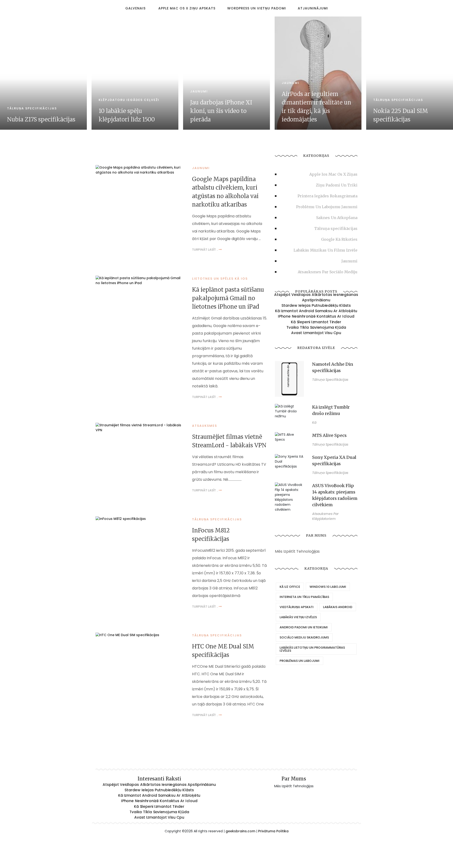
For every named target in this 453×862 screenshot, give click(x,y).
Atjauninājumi (313, 8)
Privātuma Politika (273, 831)
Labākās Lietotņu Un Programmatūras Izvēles (312, 649)
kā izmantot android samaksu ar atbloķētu (316, 311)
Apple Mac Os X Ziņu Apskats (186, 8)
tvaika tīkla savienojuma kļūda (316, 327)
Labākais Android (337, 607)
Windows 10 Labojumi (328, 586)
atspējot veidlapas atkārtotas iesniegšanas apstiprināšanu (316, 297)
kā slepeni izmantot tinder (316, 321)
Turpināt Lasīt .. (205, 249)
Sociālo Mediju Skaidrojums (304, 637)
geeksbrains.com (240, 831)
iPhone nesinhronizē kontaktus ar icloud (316, 316)
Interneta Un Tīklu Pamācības (304, 597)
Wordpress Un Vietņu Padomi (256, 8)
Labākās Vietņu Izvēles (298, 617)
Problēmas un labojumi (299, 661)
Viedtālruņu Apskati (297, 607)
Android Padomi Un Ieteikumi (304, 627)
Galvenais (135, 8)
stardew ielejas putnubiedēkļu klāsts (316, 305)
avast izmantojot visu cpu (316, 332)
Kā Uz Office (290, 586)
